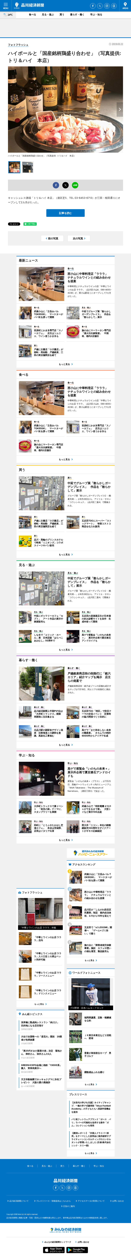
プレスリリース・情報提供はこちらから (53, 1201)
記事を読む (65, 213)
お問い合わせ (118, 1201)
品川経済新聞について (19, 1201)
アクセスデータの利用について (91, 1201)
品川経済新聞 (29, 5)
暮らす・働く (77, 14)
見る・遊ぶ (48, 14)
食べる (32, 14)
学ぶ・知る (96, 14)
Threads (114, 6)
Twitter (100, 6)
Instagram (107, 6)
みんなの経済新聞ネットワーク (65, 1230)
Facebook (93, 6)
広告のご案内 (69, 1206)
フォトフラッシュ (18, 44)
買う (62, 14)
